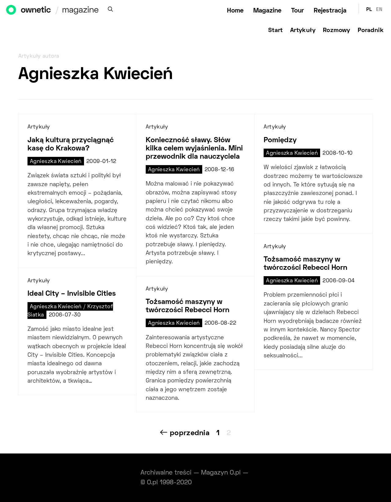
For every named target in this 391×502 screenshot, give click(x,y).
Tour (297, 11)
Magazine (267, 11)
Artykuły (303, 30)
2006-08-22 (220, 323)
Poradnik (371, 30)
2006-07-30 (65, 315)
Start (275, 30)
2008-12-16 (219, 170)
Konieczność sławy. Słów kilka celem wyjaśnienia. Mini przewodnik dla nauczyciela (194, 148)
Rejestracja (330, 11)
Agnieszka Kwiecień (56, 161)
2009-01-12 (101, 161)
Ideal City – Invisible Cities (71, 294)
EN (379, 10)
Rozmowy (336, 30)
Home (235, 11)
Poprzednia (190, 433)
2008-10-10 (338, 153)
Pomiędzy (280, 140)
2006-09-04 (339, 281)
